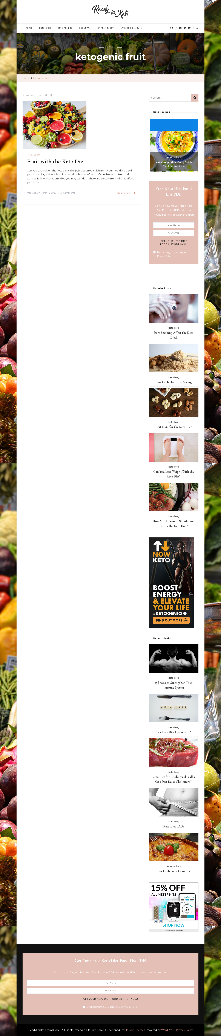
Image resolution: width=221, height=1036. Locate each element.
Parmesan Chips (174, 166)
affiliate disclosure (131, 28)
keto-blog (45, 28)
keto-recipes (65, 28)
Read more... (124, 193)
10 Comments (67, 193)
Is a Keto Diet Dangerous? (174, 732)
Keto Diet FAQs (173, 826)
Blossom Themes (134, 1030)
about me (85, 28)
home (29, 28)
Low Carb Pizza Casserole (174, 871)
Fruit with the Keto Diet (56, 161)
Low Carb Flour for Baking (174, 382)
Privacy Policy (184, 1030)
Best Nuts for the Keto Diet (174, 427)
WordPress (167, 1030)
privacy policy (106, 28)
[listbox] (173, 145)
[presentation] (153, 140)
